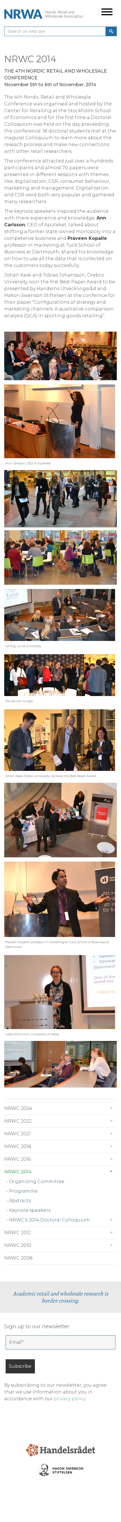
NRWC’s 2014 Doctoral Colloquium (49, 1220)
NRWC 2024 (18, 1108)
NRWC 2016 (17, 1159)
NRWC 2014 (18, 1172)
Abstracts (20, 1200)
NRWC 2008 (18, 1258)
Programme (23, 1191)
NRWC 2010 (17, 1245)
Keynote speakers (30, 1210)
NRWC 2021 (17, 1133)
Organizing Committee (36, 1181)
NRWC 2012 (17, 1232)
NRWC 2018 (17, 1146)
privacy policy (70, 1398)
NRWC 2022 (18, 1121)
